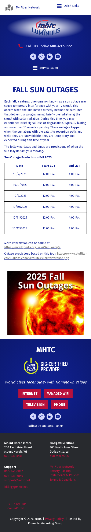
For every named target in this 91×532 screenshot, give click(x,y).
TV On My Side (16, 504)
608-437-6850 (13, 476)
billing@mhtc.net (16, 487)
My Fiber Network (62, 467)
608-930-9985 (59, 456)
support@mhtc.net (17, 480)
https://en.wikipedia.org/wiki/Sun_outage (32, 247)
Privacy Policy (54, 519)
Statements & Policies (65, 475)
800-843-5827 (13, 471)
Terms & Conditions (63, 479)
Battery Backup (60, 471)
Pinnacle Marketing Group (45, 523)
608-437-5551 (13, 456)
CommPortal (15, 508)
